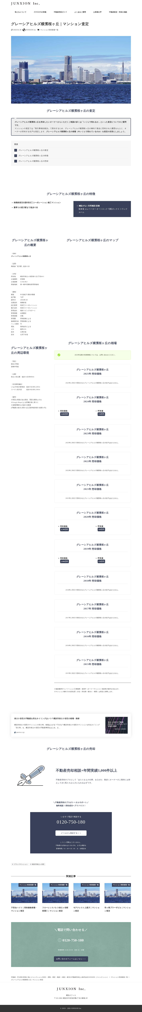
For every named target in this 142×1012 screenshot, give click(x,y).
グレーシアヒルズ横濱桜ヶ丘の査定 (33, 150)
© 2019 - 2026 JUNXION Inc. (71, 1008)
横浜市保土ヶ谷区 (38, 864)
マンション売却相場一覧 (49, 30)
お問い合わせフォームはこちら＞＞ (71, 959)
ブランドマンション (20, 864)
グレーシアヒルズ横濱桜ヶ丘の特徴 (33, 156)
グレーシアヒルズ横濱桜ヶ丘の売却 (33, 161)
